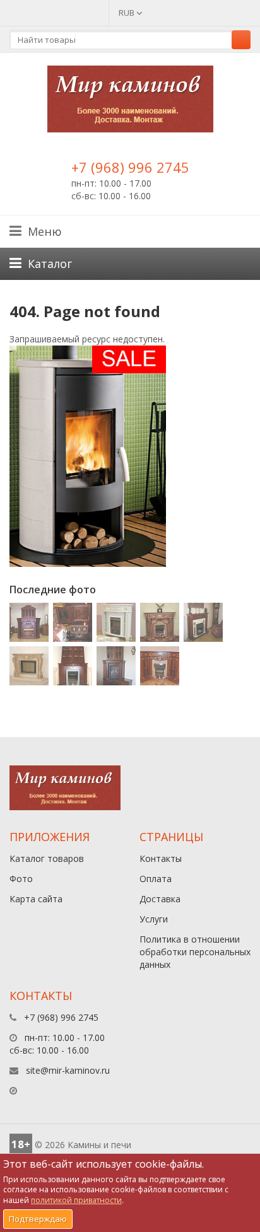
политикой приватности (76, 1200)
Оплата (155, 879)
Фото (21, 879)
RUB (127, 12)
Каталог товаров (46, 858)
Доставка (159, 899)
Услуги (153, 919)
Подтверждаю (38, 1218)
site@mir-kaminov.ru (68, 1070)
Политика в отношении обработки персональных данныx (195, 951)
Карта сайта (35, 899)
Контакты (160, 858)
